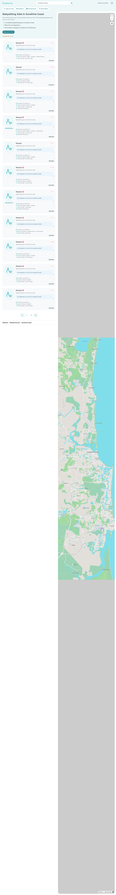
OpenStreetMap (108, 892)
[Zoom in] (111, 15)
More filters (44, 9)
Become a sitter (103, 3)
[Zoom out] (111, 18)
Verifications (32, 9)
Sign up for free (8, 32)
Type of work (9, 9)
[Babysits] (8, 3)
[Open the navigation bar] (111, 3)
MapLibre (101, 892)
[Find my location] (111, 23)
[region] (86, 453)
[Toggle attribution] (113, 892)
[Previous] (22, 315)
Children (21, 9)
